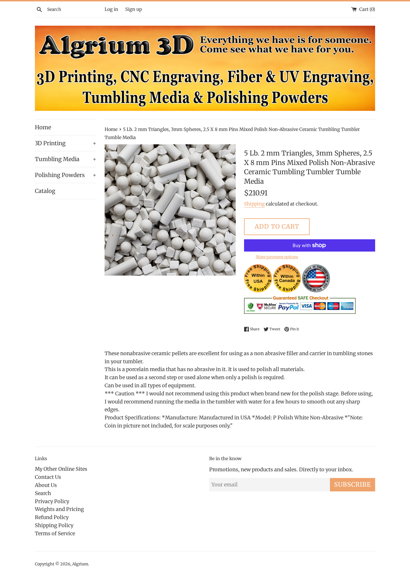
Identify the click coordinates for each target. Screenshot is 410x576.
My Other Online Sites (61, 469)
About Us (46, 485)
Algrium (80, 564)
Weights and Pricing (59, 509)
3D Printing (65, 143)
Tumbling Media (65, 159)
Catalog (45, 190)
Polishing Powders (65, 174)
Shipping (254, 204)
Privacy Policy (52, 501)
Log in (111, 9)
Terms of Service (55, 533)
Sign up (133, 9)
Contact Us (48, 477)
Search (43, 493)
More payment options (277, 256)
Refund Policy (52, 517)
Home (43, 127)
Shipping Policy (54, 525)
